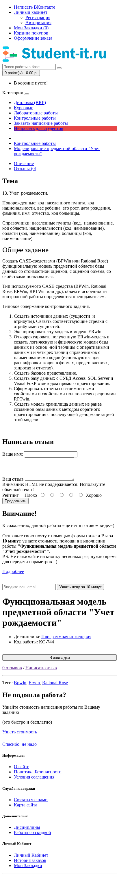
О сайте (21, 766)
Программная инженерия (66, 636)
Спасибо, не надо (19, 744)
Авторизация (38, 22)
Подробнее (13, 571)
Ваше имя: (12, 454)
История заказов (30, 860)
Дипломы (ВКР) (30, 102)
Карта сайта (25, 804)
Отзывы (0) (25, 168)
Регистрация (37, 17)
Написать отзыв (41, 667)
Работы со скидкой (32, 832)
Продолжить (15, 501)
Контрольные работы (35, 118)
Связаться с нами (31, 799)
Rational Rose (55, 682)
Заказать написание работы (41, 123)
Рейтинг (10, 495)
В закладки (59, 657)
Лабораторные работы (36, 112)
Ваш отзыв (13, 479)
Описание (24, 163)
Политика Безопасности (38, 771)
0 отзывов (12, 667)
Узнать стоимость (19, 731)
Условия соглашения (34, 777)
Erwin (34, 682)
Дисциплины (27, 827)
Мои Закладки (28, 865)
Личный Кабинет (31, 855)
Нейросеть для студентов (38, 128)
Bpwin (20, 682)
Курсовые (23, 107)
